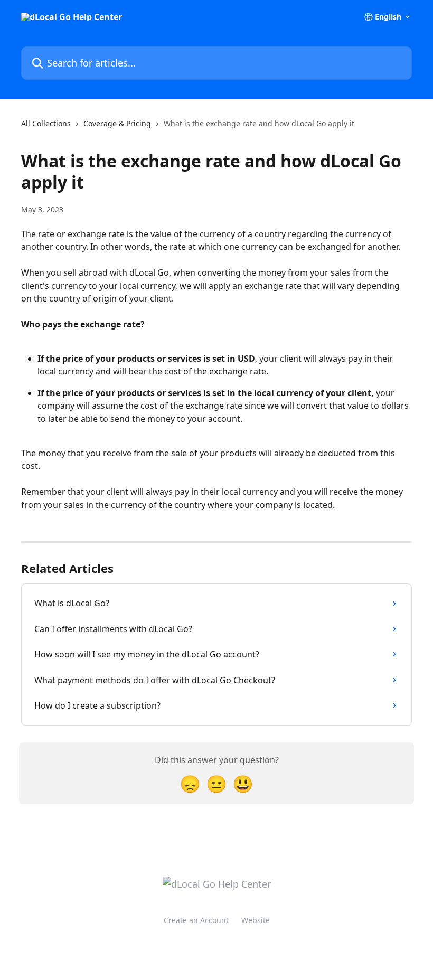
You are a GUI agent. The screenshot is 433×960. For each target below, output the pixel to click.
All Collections (46, 123)
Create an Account (196, 920)
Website (255, 920)
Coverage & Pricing (117, 123)
